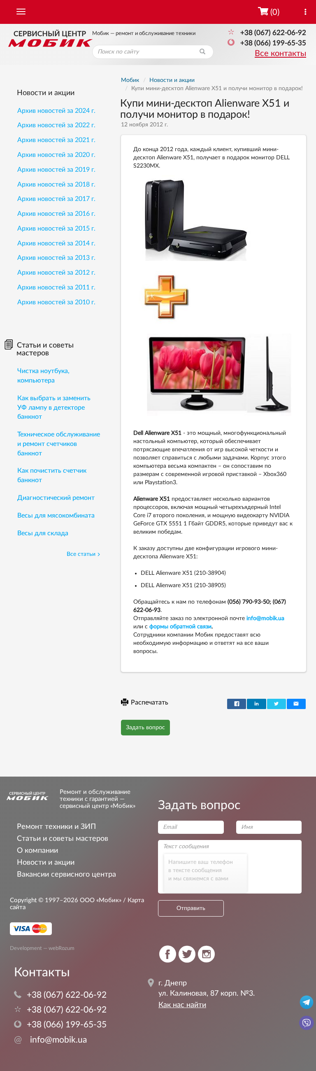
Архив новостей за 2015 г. (56, 228)
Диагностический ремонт (56, 498)
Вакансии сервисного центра (66, 874)
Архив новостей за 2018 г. (56, 184)
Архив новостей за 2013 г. (56, 257)
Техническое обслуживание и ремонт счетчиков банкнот (58, 444)
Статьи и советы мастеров (45, 349)
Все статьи (81, 554)
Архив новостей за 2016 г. (56, 213)
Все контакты (280, 53)
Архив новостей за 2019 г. (56, 169)
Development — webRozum (42, 947)
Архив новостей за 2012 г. (56, 272)
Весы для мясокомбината (56, 515)
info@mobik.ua (265, 618)
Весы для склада (42, 533)
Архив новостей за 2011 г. (56, 287)
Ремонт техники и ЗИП (56, 826)
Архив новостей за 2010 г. (56, 302)
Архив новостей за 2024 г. (56, 110)
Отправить (191, 908)
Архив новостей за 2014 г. (56, 243)
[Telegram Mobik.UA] (306, 1001)
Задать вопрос (145, 727)
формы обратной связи (180, 627)
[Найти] (202, 52)
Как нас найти (182, 1005)
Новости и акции (45, 93)
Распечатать (149, 702)
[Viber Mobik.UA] (306, 1022)
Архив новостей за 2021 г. (56, 140)
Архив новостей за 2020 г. (56, 155)
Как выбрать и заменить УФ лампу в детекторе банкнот (54, 407)
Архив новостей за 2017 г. (56, 199)
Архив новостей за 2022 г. (56, 125)
